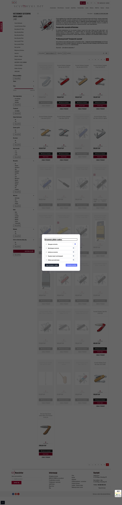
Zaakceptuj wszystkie (71, 265)
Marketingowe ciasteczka (53, 248)
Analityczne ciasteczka (53, 252)
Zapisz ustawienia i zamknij (52, 265)
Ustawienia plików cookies (53, 239)
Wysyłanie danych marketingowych (55, 256)
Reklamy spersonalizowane (53, 260)
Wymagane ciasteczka (52, 244)
